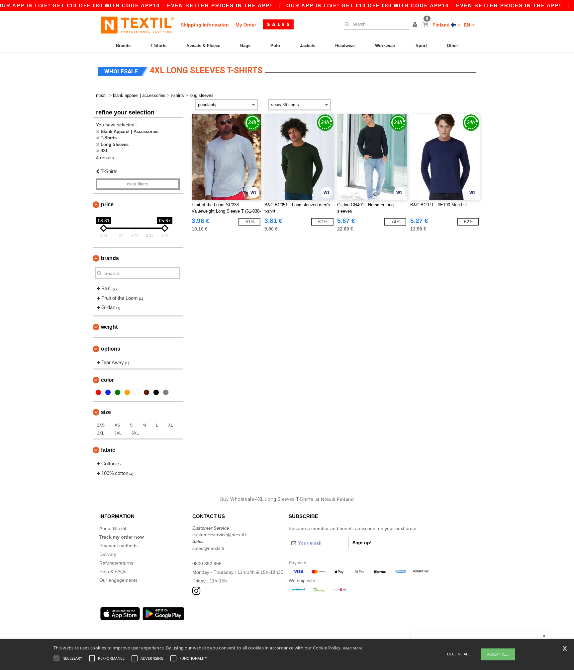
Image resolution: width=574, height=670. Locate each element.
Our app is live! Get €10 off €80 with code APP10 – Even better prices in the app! (423, 5)
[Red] (98, 392)
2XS (101, 425)
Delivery (107, 554)
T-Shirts (158, 45)
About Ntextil (112, 528)
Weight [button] (109, 327)
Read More (352, 647)
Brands (123, 45)
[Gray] (166, 392)
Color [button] (107, 380)
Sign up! (362, 542)
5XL (135, 433)
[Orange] (127, 392)
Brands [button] (110, 258)
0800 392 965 (207, 563)
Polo (275, 45)
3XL (118, 433)
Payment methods (118, 545)
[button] (416, 25)
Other (452, 45)
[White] (137, 392)
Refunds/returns (116, 563)
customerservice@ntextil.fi (219, 534)
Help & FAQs (112, 571)
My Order (246, 25)
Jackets (307, 45)
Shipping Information (205, 25)
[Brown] (146, 392)
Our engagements (118, 580)
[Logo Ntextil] (137, 25)
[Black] (156, 392)
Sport (421, 45)
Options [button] (110, 349)
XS (117, 425)
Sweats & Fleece (203, 45)
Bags (245, 45)
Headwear (345, 45)
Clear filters (137, 184)
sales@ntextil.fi (208, 548)
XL (170, 425)
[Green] (118, 392)
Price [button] (107, 204)
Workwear (385, 45)
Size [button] (106, 412)
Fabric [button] (108, 450)
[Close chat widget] (544, 636)
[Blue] (108, 392)
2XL (100, 433)
